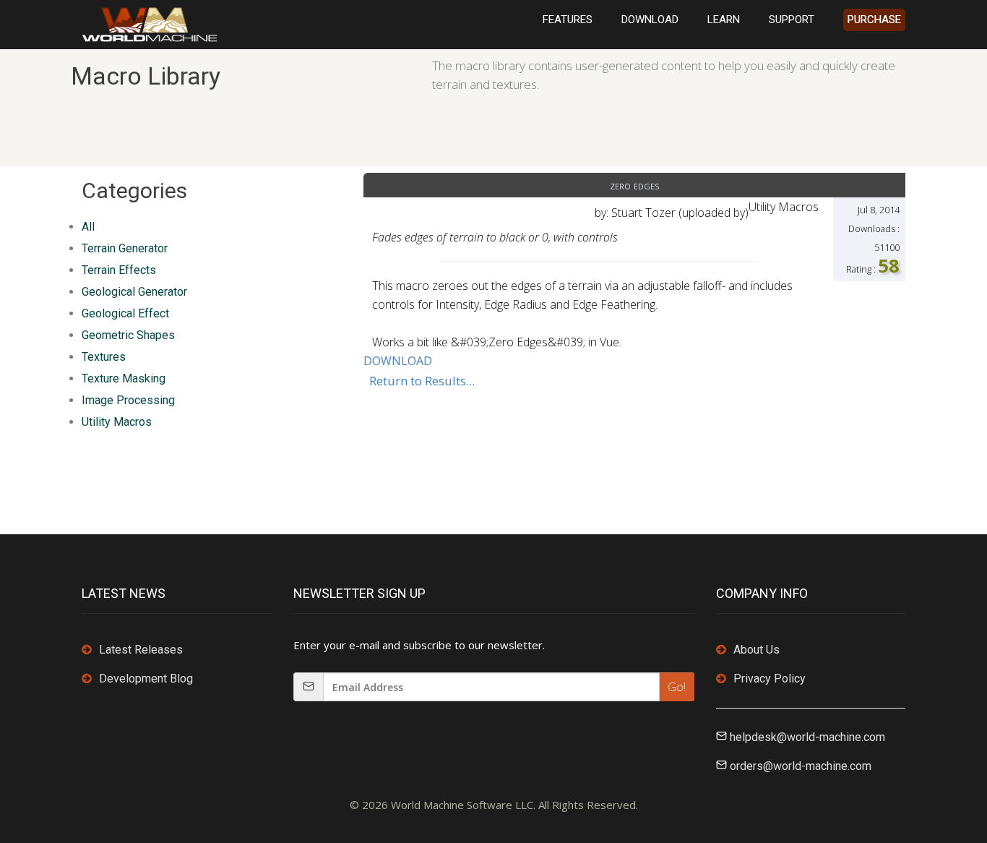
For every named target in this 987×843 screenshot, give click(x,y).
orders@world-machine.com (800, 766)
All (88, 227)
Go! (677, 687)
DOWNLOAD (649, 19)
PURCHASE (874, 19)
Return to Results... (422, 380)
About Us (756, 649)
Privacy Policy (769, 678)
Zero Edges (634, 185)
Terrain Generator (125, 248)
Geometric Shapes (128, 335)
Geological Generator (134, 292)
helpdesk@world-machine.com (807, 737)
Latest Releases (141, 649)
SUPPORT (791, 19)
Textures (104, 357)
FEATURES (567, 19)
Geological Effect (125, 313)
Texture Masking (123, 378)
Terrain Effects (119, 270)
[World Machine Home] (149, 23)
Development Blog (146, 678)
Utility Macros (117, 422)
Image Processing (128, 400)
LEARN (723, 19)
